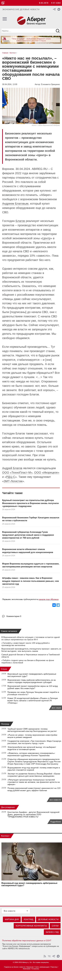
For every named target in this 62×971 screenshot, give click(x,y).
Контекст (5, 836)
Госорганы (35, 969)
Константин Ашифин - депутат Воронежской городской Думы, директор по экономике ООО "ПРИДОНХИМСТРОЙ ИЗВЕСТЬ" (33, 814)
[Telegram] (58, 605)
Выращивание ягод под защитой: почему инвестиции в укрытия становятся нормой (33, 768)
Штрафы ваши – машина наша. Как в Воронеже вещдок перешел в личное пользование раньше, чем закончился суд (30, 581)
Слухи (4, 669)
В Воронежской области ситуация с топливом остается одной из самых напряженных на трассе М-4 (30, 638)
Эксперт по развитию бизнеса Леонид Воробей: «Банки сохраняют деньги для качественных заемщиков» (33, 774)
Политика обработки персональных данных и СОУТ (26, 940)
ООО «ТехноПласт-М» (17, 472)
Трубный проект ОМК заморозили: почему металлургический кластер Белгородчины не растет (32, 730)
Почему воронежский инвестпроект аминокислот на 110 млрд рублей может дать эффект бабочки (33, 789)
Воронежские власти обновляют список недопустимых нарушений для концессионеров (27, 550)
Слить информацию (42, 967)
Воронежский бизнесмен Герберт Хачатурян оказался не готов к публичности (30, 519)
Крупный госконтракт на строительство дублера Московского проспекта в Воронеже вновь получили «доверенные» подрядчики (30, 503)
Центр (46, 238)
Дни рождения (8, 807)
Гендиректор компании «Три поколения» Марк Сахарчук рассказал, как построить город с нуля (34, 742)
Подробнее (55, 821)
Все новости (9, 911)
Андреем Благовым (15, 203)
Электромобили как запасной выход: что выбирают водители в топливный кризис (31, 748)
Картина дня (12, 919)
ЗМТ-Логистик (13, 481)
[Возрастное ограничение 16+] (2, 3)
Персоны (54, 967)
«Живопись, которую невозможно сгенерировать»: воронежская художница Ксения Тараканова (31, 754)
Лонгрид (5, 724)
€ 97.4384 (56, 3)
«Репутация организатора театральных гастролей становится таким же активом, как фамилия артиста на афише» (33, 782)
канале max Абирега (49, 599)
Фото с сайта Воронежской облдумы (46, 125)
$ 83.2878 (43, 3)
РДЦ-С (10, 476)
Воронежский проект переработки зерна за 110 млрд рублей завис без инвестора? (32, 687)
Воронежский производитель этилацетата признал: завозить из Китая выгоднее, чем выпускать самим (31, 650)
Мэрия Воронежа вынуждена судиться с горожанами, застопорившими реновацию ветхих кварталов (30, 565)
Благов (20, 221)
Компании (26, 969)
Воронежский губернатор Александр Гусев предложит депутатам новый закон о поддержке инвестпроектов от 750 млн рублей (28, 535)
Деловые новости (48, 919)
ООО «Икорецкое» (46, 472)
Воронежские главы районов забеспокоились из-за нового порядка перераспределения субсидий (31, 681)
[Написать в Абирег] (59, 9)
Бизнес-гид (52, 932)
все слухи (56, 708)
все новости (55, 800)
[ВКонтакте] (54, 605)
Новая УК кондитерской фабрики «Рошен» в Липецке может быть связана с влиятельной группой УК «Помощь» (32, 700)
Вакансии (30, 967)
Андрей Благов (12, 468)
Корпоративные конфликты (31, 926)
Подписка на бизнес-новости (14, 967)
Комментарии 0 (13, 616)
